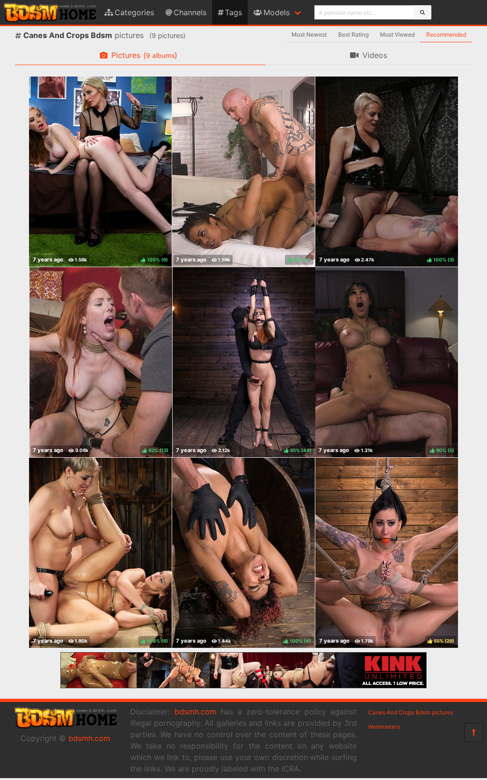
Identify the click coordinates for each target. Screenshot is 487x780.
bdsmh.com (89, 738)
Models (276, 12)
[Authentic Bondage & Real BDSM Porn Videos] (243, 685)
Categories (134, 12)
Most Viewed (397, 34)
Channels (190, 12)
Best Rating (353, 34)
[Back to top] (473, 732)
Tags (233, 12)
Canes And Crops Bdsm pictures (410, 712)
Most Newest (309, 34)
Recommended (446, 34)
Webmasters (384, 726)
